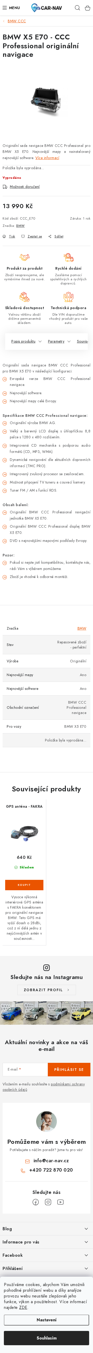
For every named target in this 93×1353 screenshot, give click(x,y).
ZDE (23, 1307)
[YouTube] (60, 1202)
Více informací (47, 157)
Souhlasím (47, 1338)
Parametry (56, 341)
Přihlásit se (69, 1069)
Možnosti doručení (25, 186)
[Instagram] (48, 1202)
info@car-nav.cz (51, 1160)
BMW (20, 225)
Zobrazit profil (43, 989)
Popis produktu (23, 341)
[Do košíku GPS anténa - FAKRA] (24, 885)
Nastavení (47, 1320)
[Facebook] (36, 1202)
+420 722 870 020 (51, 1170)
